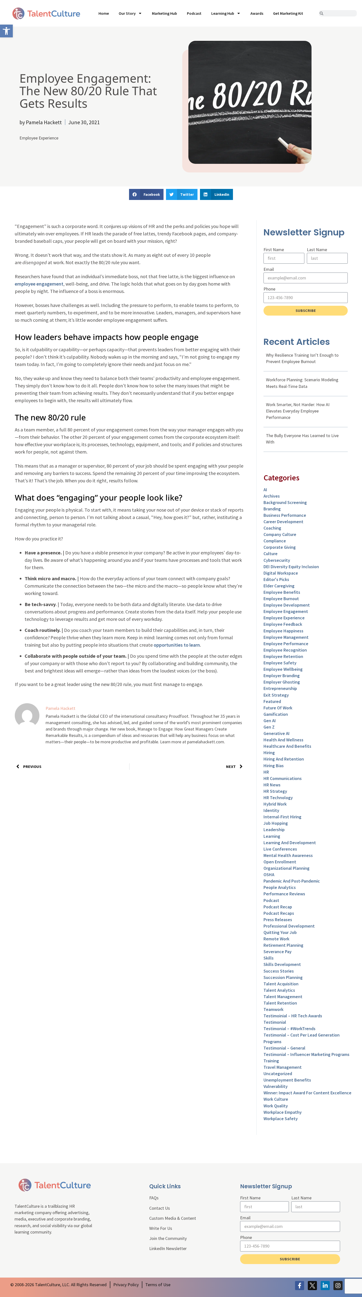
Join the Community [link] (168, 1238)
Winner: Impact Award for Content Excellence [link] (307, 1093)
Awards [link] (256, 13)
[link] (6, 31)
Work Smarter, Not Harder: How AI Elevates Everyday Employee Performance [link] (297, 411)
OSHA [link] (268, 874)
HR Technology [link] (278, 797)
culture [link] (270, 553)
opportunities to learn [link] (177, 645)
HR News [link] (271, 785)
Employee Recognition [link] (285, 650)
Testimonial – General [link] (284, 1048)
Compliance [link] (274, 541)
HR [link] (266, 772)
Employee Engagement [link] (285, 611)
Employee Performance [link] (285, 643)
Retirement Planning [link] (283, 945)
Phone (269, 289)
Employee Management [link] (286, 637)
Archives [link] (271, 496)
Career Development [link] (283, 521)
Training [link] (271, 1061)
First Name (273, 249)
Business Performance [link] (284, 515)
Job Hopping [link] (275, 823)
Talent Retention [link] (280, 1003)
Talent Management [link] (282, 996)
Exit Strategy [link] (276, 695)
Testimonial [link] (274, 1022)
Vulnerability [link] (275, 1086)
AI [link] (265, 489)
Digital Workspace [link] (280, 573)
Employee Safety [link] (279, 663)
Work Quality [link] (275, 1106)
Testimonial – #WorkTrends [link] (289, 1028)
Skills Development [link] (282, 964)
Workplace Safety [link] (280, 1118)
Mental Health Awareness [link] (288, 855)
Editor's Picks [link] (276, 579)
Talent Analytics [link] (279, 990)
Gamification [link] (275, 714)
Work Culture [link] (275, 1099)
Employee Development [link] (286, 605)
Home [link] (104, 13)
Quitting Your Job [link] (280, 932)
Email (268, 269)
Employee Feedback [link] (282, 624)
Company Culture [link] (279, 534)
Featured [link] (272, 701)
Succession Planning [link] (283, 977)
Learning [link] (271, 836)
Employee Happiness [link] (283, 631)
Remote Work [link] (276, 939)
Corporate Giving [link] (279, 547)
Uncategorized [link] (277, 1073)
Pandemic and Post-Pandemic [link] (291, 881)
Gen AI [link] (269, 720)
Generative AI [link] (276, 733)
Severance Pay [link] (277, 951)
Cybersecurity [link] (276, 560)
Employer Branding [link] (281, 675)
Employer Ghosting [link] (281, 682)
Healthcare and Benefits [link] (287, 746)
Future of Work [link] (277, 708)
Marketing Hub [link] (164, 13)
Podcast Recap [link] (277, 907)
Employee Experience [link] (38, 138)
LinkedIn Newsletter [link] (168, 1248)
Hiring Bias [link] (273, 765)
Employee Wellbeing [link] (283, 669)
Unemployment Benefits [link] (287, 1080)
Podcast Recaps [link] (278, 913)
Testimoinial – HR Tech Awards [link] (292, 1016)
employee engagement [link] (39, 284)
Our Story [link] (127, 13)
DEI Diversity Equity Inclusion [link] (291, 566)
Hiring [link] (269, 752)
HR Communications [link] (282, 778)
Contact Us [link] (159, 1208)
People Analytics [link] (279, 887)
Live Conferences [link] (280, 849)
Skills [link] (268, 958)
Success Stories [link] (278, 971)
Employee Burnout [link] (281, 598)
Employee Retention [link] (283, 656)
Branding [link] (272, 509)
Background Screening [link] (285, 502)
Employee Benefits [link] (281, 592)
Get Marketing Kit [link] (288, 13)
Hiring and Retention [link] (283, 759)
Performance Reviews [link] (284, 894)
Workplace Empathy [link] (282, 1112)
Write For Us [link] (160, 1228)
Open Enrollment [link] (279, 862)
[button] (146, 194)
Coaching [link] (272, 528)
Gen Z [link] (269, 727)
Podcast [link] (194, 13)
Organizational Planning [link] (286, 868)
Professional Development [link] (289, 926)
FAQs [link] (154, 1198)
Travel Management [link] (282, 1067)
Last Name (317, 249)
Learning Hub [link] (222, 13)
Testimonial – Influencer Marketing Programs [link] (306, 1054)
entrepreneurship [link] (280, 688)
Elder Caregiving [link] (279, 586)
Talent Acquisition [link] (280, 984)
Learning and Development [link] (289, 842)
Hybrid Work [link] (275, 804)
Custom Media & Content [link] (172, 1218)
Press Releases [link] (277, 919)
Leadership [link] (274, 829)
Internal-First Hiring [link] (282, 817)
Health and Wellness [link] (283, 740)
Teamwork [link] (273, 1009)
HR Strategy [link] (275, 791)
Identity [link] (271, 810)
